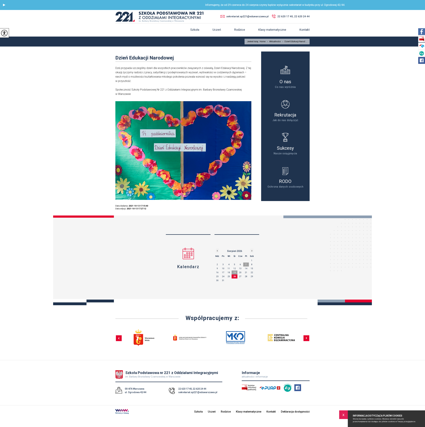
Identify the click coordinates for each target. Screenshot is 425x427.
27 (240, 276)
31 (223, 280)
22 (252, 272)
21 (246, 272)
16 (217, 272)
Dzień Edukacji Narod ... (294, 41)
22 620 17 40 (185, 388)
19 (234, 272)
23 (217, 276)
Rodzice (239, 29)
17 (223, 272)
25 (229, 276)
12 (234, 268)
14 (246, 268)
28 (246, 276)
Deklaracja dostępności (295, 411)
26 (234, 276)
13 (240, 268)
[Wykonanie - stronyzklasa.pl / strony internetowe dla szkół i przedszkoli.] (122, 412)
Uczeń (216, 29)
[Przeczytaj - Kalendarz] (188, 253)
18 (229, 272)
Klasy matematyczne (272, 29)
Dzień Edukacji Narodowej (144, 58)
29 (252, 276)
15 (252, 268)
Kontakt (304, 29)
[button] (4, 5)
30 (217, 280)
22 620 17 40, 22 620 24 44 (293, 16)
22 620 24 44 (199, 388)
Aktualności (274, 41)
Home (262, 41)
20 (240, 272)
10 (223, 268)
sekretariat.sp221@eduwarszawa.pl (247, 16)
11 (229, 268)
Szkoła (194, 29)
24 (223, 276)
